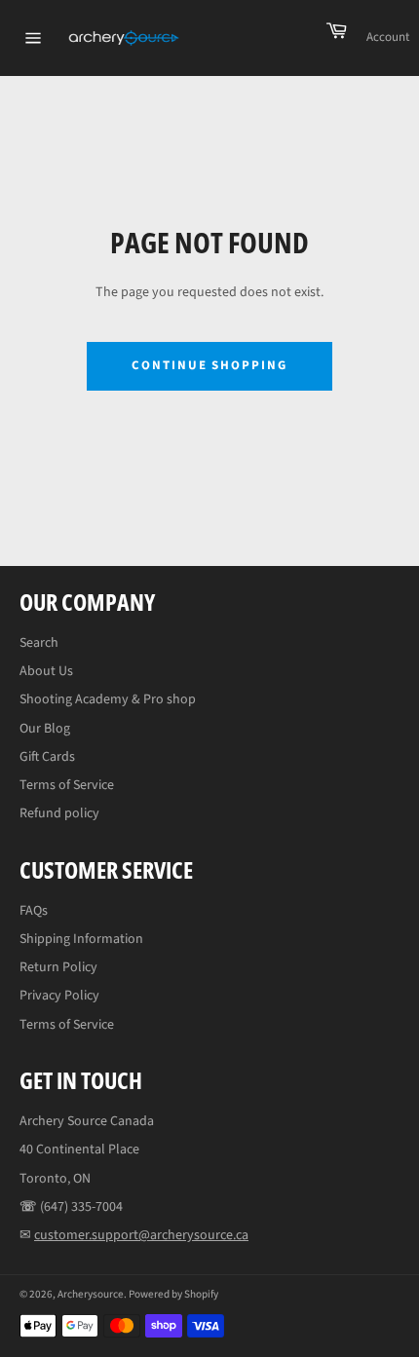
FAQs (33, 911)
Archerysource (90, 1294)
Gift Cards (47, 757)
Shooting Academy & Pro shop (107, 699)
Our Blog (44, 728)
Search (38, 643)
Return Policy (58, 967)
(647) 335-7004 (81, 1207)
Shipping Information (81, 939)
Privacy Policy (59, 995)
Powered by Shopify (173, 1294)
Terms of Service (66, 785)
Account (387, 37)
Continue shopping (209, 365)
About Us (46, 671)
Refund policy (59, 813)
